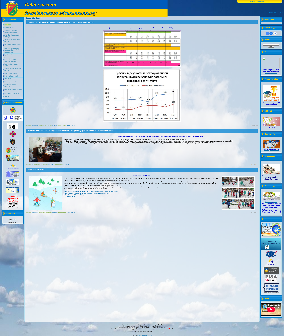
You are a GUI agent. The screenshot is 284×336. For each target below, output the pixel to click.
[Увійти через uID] (267, 33)
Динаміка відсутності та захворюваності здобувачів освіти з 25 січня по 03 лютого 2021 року (61, 22)
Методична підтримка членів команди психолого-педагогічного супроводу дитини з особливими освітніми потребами (70, 131)
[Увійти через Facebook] (271, 33)
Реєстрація (260, 1)
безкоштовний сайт (142, 335)
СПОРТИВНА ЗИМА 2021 (36, 170)
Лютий (37, 18)
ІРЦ (33, 164)
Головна (252, 1)
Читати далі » (70, 196)
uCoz (150, 335)
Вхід (268, 1)
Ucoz (150, 331)
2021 (33, 18)
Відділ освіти (35, 125)
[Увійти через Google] (275, 33)
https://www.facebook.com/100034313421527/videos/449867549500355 (87, 193)
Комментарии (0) (71, 125)
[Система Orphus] (142, 330)
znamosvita (54, 125)
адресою (163, 327)
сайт (152, 326)
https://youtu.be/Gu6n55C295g (74, 195)
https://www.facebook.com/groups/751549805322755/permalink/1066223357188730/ (91, 191)
